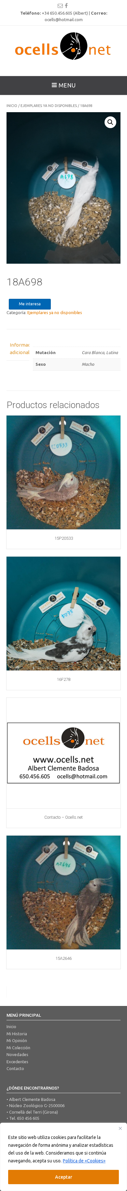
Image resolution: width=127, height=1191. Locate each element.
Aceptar (63, 1177)
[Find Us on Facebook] (66, 5)
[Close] (120, 1128)
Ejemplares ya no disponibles (49, 106)
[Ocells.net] (63, 46)
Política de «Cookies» (84, 1160)
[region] (63, 1157)
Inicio (12, 106)
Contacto (15, 1068)
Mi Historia (17, 1033)
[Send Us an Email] (60, 5)
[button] (110, 122)
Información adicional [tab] (18, 348)
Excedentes (17, 1061)
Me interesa (30, 304)
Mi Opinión (17, 1040)
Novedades (17, 1054)
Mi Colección (18, 1047)
